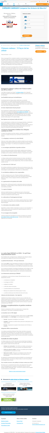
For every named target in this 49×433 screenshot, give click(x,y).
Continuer (26, 35)
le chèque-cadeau (19, 92)
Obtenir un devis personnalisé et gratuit (17, 371)
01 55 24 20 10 (35, 423)
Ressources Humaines (6, 45)
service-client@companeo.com (38, 424)
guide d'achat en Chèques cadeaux (19, 379)
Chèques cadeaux (13, 45)
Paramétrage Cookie (5, 425)
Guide (18, 45)
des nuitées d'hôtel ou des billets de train (9, 217)
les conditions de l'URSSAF (22, 111)
